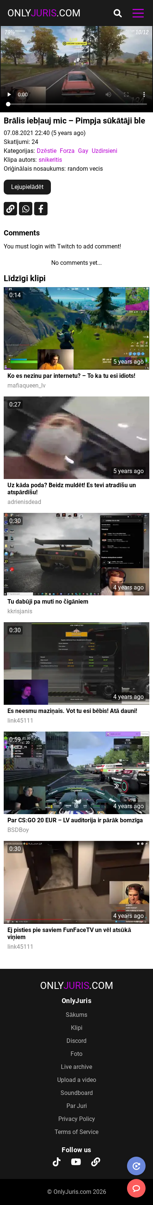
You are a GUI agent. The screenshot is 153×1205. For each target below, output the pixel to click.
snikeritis (50, 159)
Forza (67, 150)
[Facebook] (41, 208)
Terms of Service (76, 1131)
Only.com (44, 13)
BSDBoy (18, 829)
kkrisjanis (19, 611)
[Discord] (95, 1162)
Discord (76, 1040)
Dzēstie (46, 150)
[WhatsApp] (25, 208)
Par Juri (76, 1105)
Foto (76, 1053)
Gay (83, 150)
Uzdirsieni (104, 150)
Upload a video (76, 1079)
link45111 (20, 720)
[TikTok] (57, 1162)
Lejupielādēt (27, 186)
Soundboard (77, 1092)
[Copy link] (10, 208)
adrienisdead (24, 501)
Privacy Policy (76, 1118)
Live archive (76, 1066)
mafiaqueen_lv (26, 385)
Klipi (76, 1027)
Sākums (76, 1014)
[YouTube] (76, 1162)
